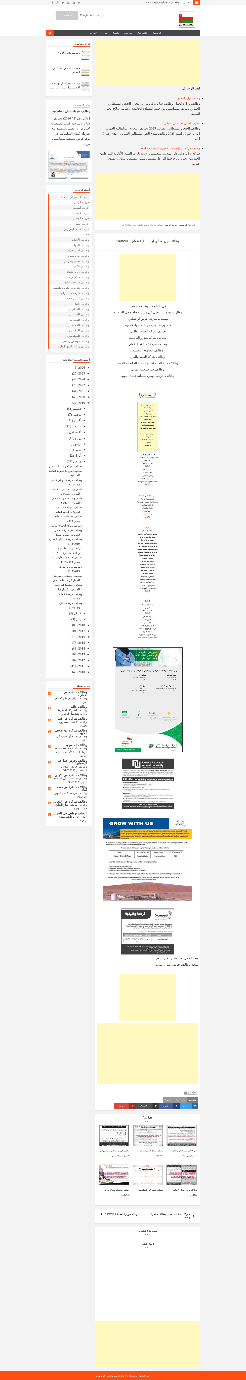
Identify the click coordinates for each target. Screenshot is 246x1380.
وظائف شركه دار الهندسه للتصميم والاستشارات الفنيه (170, 148)
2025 (81, 373)
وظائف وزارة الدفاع (189, 98)
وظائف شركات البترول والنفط (71, 287)
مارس (76, 461)
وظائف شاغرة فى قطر (72, 718)
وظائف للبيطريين (79, 309)
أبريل (77, 455)
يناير (78, 619)
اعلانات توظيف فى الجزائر (70, 813)
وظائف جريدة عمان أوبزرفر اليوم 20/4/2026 (162, 2)
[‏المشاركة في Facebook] (185, 1093)
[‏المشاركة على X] (188, 1093)
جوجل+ (120, 1105)
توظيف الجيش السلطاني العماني (182, 123)
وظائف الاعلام (80, 239)
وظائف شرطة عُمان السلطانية (71, 111)
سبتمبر (76, 426)
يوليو (77, 438)
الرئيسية (157, 33)
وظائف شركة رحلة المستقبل (65, 466)
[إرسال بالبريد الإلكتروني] (195, 1093)
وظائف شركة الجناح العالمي (66, 525)
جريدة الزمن (81, 202)
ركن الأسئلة (180, 1100)
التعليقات (148, 1105)
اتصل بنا (168, 1100)
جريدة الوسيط (80, 213)
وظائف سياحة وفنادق (76, 282)
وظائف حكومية (80, 266)
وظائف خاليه (78, 706)
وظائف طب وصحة (78, 298)
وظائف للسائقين (79, 314)
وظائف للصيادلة (79, 319)
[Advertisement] (147, 62)
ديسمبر (76, 408)
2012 (81, 660)
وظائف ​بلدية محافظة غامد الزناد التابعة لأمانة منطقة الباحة (70, 752)
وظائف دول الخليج (78, 271)
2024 (81, 379)
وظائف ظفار (81, 303)
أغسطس (74, 432)
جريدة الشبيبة (81, 207)
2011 (81, 666)
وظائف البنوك (81, 245)
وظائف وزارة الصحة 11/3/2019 (121, 1214)
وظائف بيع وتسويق (77, 255)
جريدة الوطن (81, 218)
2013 (81, 654)
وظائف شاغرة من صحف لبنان (71, 788)
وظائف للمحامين (79, 330)
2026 (81, 367)
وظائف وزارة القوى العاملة (73, 346)
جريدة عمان (82, 223)
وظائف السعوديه (76, 745)
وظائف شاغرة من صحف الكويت (71, 732)
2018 (81, 625)
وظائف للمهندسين (78, 335)
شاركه (165, 1105)
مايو (78, 449)
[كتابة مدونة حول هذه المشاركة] (192, 1093)
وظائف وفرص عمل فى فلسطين (72, 762)
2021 (81, 391)
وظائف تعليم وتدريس (76, 261)
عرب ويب (100, 1375)
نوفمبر (76, 414)
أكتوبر (77, 420)
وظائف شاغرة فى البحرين (70, 801)
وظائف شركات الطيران (75, 293)
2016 (81, 637)
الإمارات (93, 33)
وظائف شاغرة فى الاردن (71, 775)
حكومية (116, 33)
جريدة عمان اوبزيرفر (76, 229)
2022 (81, 385)
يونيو (77, 444)
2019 (81, 403)
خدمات (85, 234)
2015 (81, 642)
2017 (81, 631)
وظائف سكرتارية (79, 277)
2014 (81, 648)
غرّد (185, 1105)
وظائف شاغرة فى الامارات (75, 693)
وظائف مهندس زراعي (76, 341)
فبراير (77, 613)
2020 (81, 397)
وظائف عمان (142, 33)
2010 (81, 672)
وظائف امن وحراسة (77, 250)
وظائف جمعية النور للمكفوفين (150, 1190)
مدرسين (128, 33)
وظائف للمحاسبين (78, 325)
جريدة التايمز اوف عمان (75, 197)
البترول (105, 33)
